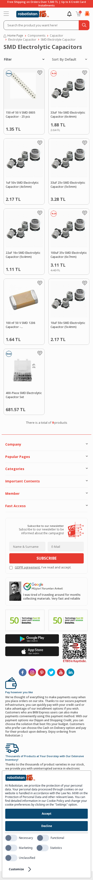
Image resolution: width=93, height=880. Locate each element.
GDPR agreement (27, 567)
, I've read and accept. (43, 567)
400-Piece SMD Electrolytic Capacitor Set (24, 395)
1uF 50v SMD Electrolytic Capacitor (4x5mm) (22, 185)
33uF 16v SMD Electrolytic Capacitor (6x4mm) (68, 115)
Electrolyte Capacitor (22, 40)
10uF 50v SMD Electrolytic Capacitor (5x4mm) (68, 325)
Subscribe (46, 558)
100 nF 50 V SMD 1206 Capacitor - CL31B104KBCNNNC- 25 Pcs (24, 325)
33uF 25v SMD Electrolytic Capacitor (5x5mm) (68, 185)
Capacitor (56, 36)
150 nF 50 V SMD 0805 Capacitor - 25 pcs (20, 115)
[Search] (84, 25)
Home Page (15, 36)
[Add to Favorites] (39, 72)
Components (36, 36)
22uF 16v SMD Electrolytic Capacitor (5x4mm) (23, 255)
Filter (8, 59)
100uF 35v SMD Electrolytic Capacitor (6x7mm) (69, 255)
